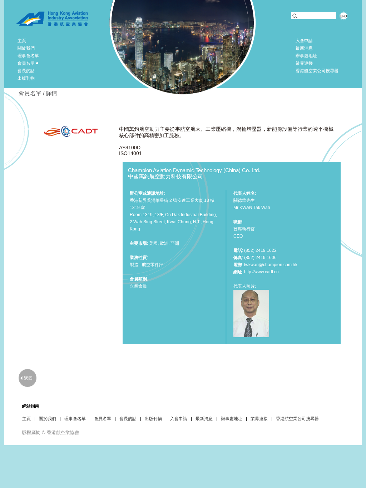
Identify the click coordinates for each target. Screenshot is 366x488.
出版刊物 (26, 78)
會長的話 (26, 70)
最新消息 (304, 48)
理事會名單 (28, 55)
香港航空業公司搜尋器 (317, 70)
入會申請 (304, 40)
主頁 (22, 40)
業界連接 (304, 63)
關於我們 (26, 48)
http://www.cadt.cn (261, 271)
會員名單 (26, 63)
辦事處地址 (306, 55)
